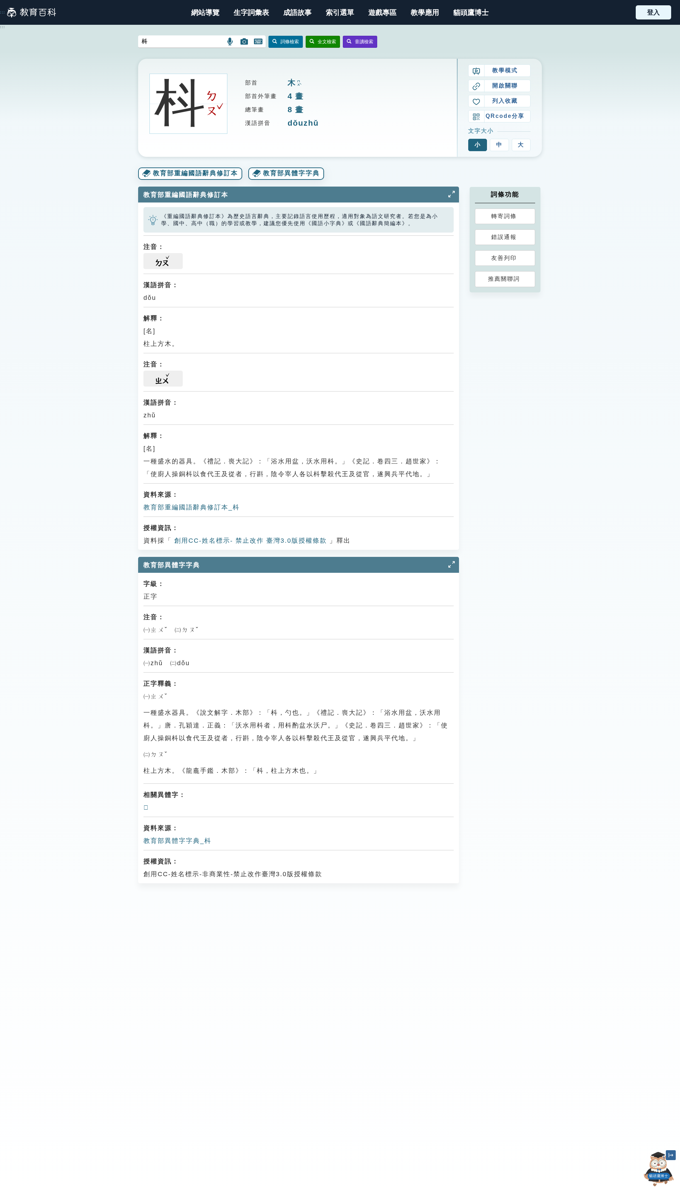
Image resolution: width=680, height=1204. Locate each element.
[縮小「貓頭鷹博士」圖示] (671, 1155)
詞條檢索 (289, 41)
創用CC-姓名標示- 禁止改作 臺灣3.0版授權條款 (249, 540)
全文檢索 (327, 41)
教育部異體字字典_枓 (177, 840)
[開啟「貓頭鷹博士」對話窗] (659, 1169)
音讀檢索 (364, 41)
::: (2, 12)
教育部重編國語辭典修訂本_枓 (191, 507)
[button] (340, 12)
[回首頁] (31, 12)
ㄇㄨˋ (298, 83)
